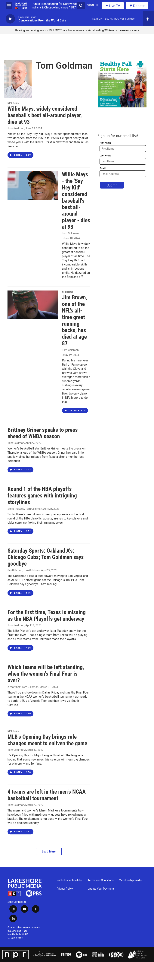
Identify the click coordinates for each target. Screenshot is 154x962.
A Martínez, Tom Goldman (23, 686)
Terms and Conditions (101, 880)
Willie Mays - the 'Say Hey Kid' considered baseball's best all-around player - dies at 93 (76, 200)
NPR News (13, 103)
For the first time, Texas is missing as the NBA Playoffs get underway (47, 615)
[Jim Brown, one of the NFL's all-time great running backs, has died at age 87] (33, 305)
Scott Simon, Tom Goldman (24, 570)
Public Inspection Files (69, 880)
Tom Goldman (16, 128)
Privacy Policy (65, 888)
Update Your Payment (101, 888)
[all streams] (148, 18)
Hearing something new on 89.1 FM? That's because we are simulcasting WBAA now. (67, 30)
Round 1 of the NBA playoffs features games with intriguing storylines (42, 495)
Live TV (114, 5)
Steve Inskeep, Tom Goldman (25, 508)
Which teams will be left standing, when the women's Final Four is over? (46, 674)
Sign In (92, 5)
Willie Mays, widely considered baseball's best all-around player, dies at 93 (45, 115)
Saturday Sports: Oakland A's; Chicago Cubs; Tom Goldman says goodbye (46, 557)
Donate (139, 6)
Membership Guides (131, 880)
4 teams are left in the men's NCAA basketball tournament (47, 795)
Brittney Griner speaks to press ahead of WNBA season (43, 433)
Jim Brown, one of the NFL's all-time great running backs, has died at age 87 (74, 320)
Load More (49, 851)
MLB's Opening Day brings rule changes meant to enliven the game (47, 740)
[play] (10, 19)
